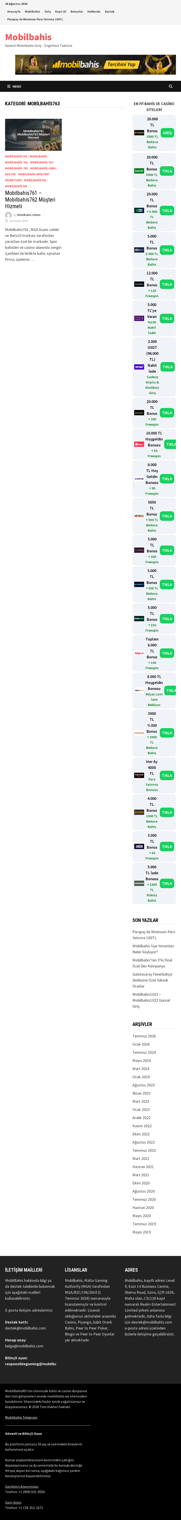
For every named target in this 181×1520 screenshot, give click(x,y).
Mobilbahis (32, 11)
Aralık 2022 (141, 1117)
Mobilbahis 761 (16, 162)
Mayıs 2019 (141, 1232)
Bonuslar (77, 11)
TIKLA (167, 171)
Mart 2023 (140, 1101)
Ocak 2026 (141, 1044)
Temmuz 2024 (144, 1052)
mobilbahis (38, 156)
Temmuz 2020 (144, 1199)
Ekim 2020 (141, 1183)
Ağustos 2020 (143, 1191)
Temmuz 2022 (144, 1150)
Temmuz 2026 (144, 1036)
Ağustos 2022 (143, 1142)
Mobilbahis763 (16, 186)
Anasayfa (14, 11)
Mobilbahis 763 (16, 168)
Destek (109, 11)
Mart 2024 (140, 1068)
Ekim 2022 (141, 1134)
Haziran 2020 (143, 1207)
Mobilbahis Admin (28, 215)
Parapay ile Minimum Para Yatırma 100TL (35, 19)
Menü (16, 86)
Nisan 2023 (141, 1093)
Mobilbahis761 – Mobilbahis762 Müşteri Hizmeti (30, 200)
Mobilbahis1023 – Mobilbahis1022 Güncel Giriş (151, 1000)
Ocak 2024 (141, 1076)
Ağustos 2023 (143, 1085)
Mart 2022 (140, 1158)
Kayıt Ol (60, 11)
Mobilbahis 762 (41, 162)
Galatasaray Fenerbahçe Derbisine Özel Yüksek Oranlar (152, 980)
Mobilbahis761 (16, 156)
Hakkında (93, 11)
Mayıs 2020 (141, 1215)
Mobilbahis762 (35, 180)
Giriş (48, 11)
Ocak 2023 (141, 1109)
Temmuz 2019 (144, 1223)
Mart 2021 (140, 1174)
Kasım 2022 (142, 1125)
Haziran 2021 (143, 1166)
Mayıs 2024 (141, 1060)
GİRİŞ (167, 132)
